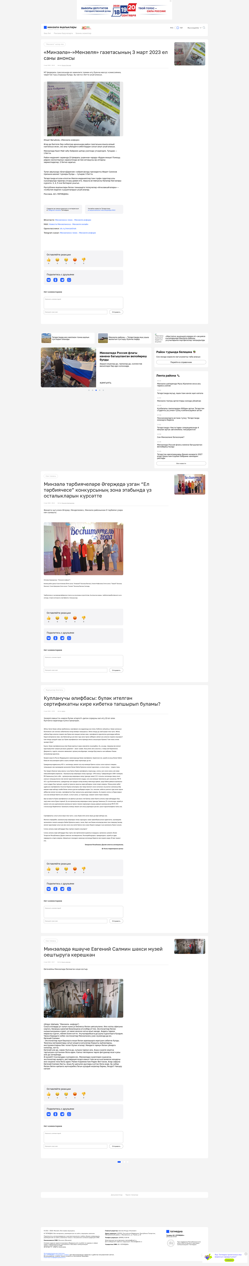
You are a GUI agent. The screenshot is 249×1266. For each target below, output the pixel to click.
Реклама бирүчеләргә (63, 33)
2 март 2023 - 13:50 (49, 711)
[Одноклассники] (55, 280)
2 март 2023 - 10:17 (49, 962)
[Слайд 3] (96, 390)
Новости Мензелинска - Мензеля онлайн (68, 224)
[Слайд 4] (99, 390)
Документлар (116, 1195)
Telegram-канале (54, 210)
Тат (181, 28)
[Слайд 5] (103, 390)
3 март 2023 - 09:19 (49, 65)
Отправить (116, 312)
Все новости (181, 463)
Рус (171, 28)
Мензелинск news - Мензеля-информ (73, 220)
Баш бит (47, 33)
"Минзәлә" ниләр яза (55, 44)
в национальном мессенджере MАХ (101, 210)
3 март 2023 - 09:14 (49, 503)
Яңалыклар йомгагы (54, 690)
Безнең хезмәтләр (83, 33)
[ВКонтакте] (49, 280)
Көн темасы (51, 476)
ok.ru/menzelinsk (68, 228)
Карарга (229, 1260)
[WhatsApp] (69, 280)
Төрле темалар (131, 1195)
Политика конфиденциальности (54, 1257)
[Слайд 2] (92, 390)
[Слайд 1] (88, 390)
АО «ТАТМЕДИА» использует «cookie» (56, 1254)
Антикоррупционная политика (54, 1253)
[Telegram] (62, 280)
